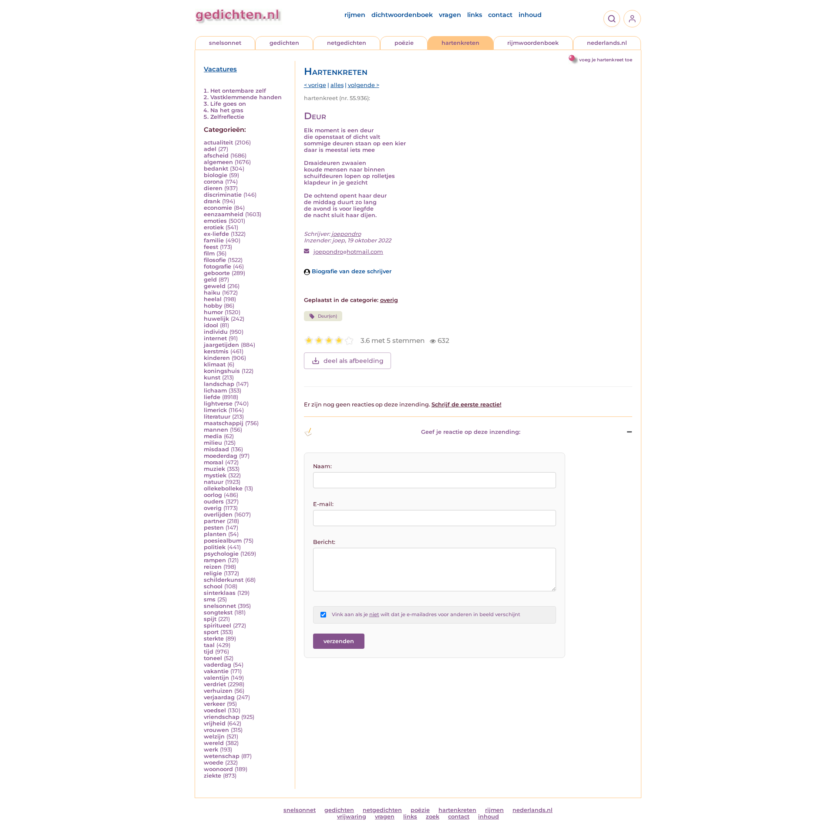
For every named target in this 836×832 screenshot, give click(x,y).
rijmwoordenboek (533, 43)
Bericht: (324, 542)
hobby (213, 305)
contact (500, 15)
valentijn (216, 677)
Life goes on (228, 104)
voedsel (215, 710)
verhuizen (218, 691)
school (213, 586)
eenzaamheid (223, 214)
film (209, 253)
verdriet (215, 684)
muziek (214, 469)
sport (211, 632)
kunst (212, 377)
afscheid (216, 155)
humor (213, 312)
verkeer (214, 704)
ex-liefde (216, 234)
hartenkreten (460, 43)
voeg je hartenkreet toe (605, 60)
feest (211, 247)
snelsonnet (225, 43)
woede (213, 762)
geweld (215, 286)
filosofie (215, 260)
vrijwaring (351, 816)
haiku (212, 292)
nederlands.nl (607, 43)
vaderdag (217, 664)
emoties (215, 221)
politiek (215, 547)
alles (337, 85)
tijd (208, 651)
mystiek (215, 475)
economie (218, 208)
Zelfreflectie (227, 117)
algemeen (218, 162)
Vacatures (220, 69)
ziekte (212, 775)
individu (216, 332)
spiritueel (217, 625)
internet (215, 338)
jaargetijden (221, 345)
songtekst (218, 612)
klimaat (215, 364)
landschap (219, 384)
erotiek (214, 227)
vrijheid (215, 723)
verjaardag (219, 697)
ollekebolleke (223, 488)
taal (209, 645)
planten (215, 534)
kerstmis (216, 351)
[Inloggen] (632, 18)
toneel (213, 658)
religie (213, 573)
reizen (213, 567)
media (213, 436)
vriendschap (221, 717)
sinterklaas (220, 593)
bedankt (216, 168)
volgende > (363, 85)
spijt (210, 619)
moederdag (220, 456)
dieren (213, 188)
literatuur (217, 416)
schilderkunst (223, 580)
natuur (213, 482)
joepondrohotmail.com (348, 251)
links (474, 15)
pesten (214, 527)
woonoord (218, 769)
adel (210, 149)
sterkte (214, 638)
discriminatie (223, 194)
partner (214, 521)
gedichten (284, 43)
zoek (432, 816)
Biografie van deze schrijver (350, 271)
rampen (215, 560)
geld (210, 279)
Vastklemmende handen (246, 97)
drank (212, 201)
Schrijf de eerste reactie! (466, 404)
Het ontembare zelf (238, 90)
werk (211, 749)
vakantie (216, 671)
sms (210, 599)
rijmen (354, 15)
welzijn (214, 736)
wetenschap (221, 756)
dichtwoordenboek (402, 15)
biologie (215, 175)
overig (213, 508)
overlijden (218, 514)
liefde (212, 397)
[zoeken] (611, 18)
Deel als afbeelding (354, 361)
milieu (213, 442)
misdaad (216, 449)
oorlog (213, 495)
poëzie (404, 43)
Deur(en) (327, 316)
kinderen (217, 358)
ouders (214, 501)
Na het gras (226, 110)
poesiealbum (223, 540)
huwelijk (216, 318)
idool (211, 325)
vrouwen (216, 730)
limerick (215, 410)
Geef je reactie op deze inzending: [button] (470, 432)
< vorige (315, 85)
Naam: (322, 466)
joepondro (346, 234)
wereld (214, 743)
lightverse (218, 403)
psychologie (221, 553)
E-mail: (323, 504)
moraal (213, 462)
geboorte (217, 273)
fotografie (217, 266)
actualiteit (218, 142)
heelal (213, 299)
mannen (216, 429)
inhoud (530, 15)
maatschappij (223, 423)
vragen (450, 15)
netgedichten (346, 43)
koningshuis (222, 371)
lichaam (215, 390)
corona (213, 181)
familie (214, 240)
